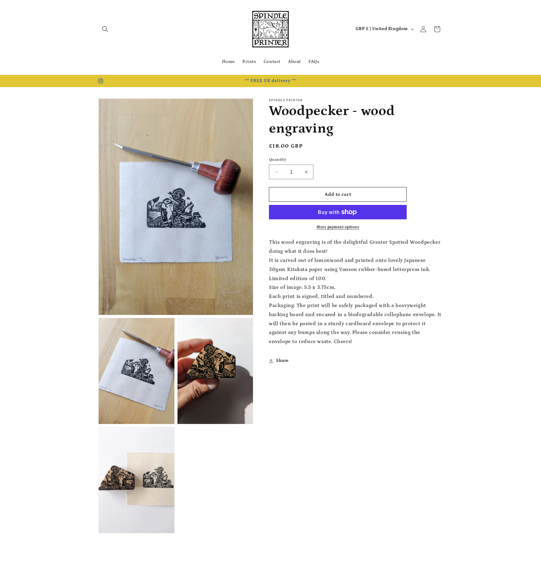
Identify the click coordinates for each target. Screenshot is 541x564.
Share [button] (282, 360)
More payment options (338, 227)
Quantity (277, 159)
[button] (105, 29)
